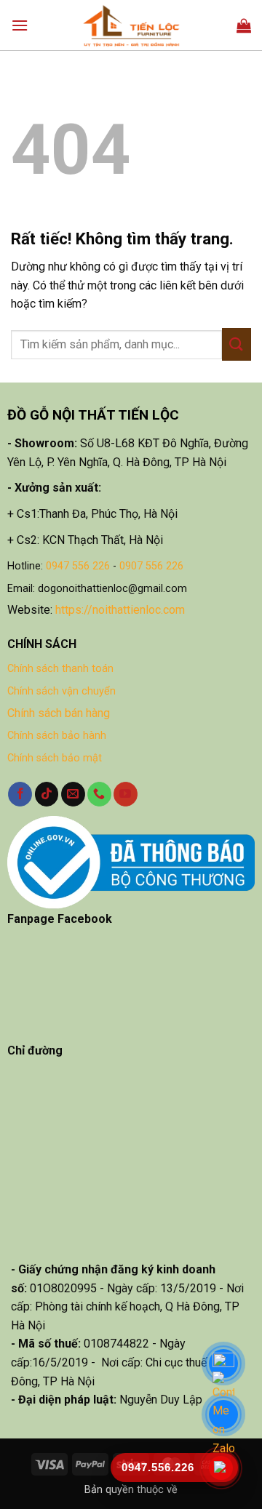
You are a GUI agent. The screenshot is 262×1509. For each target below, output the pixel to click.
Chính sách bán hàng (58, 713)
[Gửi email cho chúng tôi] (73, 794)
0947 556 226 (78, 566)
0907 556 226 (151, 566)
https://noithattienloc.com (120, 610)
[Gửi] (236, 344)
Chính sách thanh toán (60, 669)
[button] (19, 25)
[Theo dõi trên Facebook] (20, 794)
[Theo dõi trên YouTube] (126, 794)
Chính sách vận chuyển (61, 691)
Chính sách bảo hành (56, 735)
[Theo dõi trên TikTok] (47, 794)
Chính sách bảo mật (54, 758)
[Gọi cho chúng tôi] (99, 794)
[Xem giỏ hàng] (244, 25)
